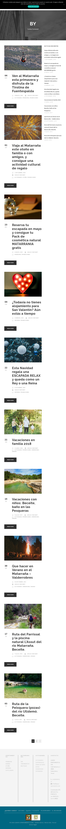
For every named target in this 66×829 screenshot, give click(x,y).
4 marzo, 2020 (19, 95)
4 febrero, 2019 (19, 318)
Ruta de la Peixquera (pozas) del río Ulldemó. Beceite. (26, 709)
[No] (64, 4)
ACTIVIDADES (39, 760)
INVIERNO (8, 768)
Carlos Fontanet (32, 95)
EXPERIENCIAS (40, 762)
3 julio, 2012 (18, 719)
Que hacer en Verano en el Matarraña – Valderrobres (22, 571)
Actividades (18, 97)
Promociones (34, 97)
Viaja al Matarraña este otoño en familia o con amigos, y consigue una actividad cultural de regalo (26, 157)
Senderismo (35, 450)
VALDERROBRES (46, 810)
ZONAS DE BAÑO (40, 764)
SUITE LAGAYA (9, 770)
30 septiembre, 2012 (20, 581)
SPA (22, 761)
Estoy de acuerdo (33, 6)
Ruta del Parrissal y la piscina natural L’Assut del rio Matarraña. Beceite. (27, 641)
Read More (10, 106)
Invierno (17, 320)
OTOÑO (8, 766)
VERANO (8, 764)
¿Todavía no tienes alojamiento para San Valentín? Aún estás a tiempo (26, 307)
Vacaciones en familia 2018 (23, 442)
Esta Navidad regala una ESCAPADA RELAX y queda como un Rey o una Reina (26, 375)
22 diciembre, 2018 (20, 387)
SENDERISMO (39, 769)
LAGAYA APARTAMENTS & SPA (24, 822)
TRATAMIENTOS (25, 764)
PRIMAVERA (9, 761)
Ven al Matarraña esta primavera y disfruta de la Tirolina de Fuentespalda (25, 83)
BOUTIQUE (24, 766)
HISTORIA (21, 810)
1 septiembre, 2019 (20, 172)
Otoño (25, 177)
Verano (14, 451)
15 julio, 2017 (18, 515)
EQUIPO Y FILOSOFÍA (32, 810)
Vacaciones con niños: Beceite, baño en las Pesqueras (24, 505)
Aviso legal (33, 824)
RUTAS (37, 767)
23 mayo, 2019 (19, 252)
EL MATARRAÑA (57, 810)
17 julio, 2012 (18, 653)
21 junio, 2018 (19, 448)
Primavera (26, 97)
